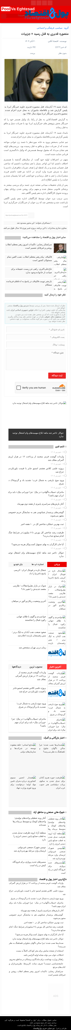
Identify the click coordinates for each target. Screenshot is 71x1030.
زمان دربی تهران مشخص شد (32, 647)
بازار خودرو (18, 564)
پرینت (33, 53)
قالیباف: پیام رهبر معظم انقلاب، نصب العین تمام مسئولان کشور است (29, 258)
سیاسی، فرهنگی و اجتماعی (49, 28)
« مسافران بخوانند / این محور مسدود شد (34, 223)
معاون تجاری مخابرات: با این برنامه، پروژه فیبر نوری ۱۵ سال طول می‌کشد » (35, 229)
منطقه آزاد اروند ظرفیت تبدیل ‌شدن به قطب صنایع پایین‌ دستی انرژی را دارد (29, 836)
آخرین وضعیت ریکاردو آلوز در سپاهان (29, 601)
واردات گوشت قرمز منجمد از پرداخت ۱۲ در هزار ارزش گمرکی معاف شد (30, 676)
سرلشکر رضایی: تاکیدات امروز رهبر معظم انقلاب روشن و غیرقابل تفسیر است (29, 246)
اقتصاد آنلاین (53, 41)
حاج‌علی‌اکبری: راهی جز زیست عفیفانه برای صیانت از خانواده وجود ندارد (31, 271)
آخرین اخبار (55, 667)
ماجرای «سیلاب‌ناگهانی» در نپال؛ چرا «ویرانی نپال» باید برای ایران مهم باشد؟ (29, 722)
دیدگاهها (17, 667)
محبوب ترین (36, 667)
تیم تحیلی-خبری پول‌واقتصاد (44, 1028)
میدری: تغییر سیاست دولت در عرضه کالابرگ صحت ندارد (37, 436)
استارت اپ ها (38, 564)
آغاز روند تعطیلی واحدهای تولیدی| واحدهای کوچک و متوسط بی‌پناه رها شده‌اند (29, 821)
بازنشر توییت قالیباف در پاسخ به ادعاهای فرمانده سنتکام (29, 283)
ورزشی (57, 564)
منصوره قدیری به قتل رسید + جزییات (45, 34)
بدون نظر (62, 53)
